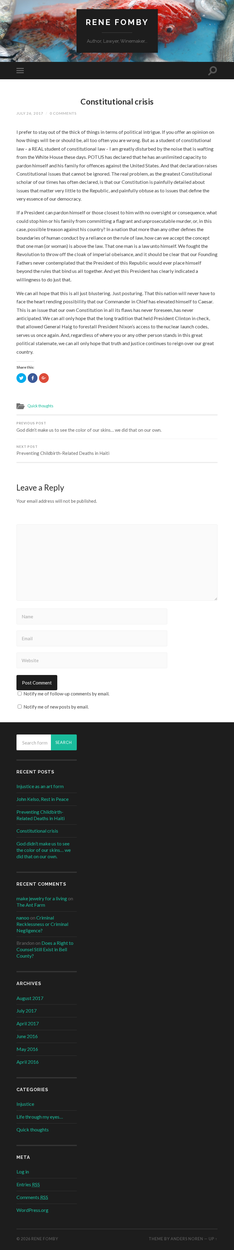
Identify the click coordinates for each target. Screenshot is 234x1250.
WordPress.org (32, 1210)
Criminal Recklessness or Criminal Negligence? (42, 924)
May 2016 (27, 1049)
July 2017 (26, 1010)
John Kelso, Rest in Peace (42, 799)
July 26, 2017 (29, 113)
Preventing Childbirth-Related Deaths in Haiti (62, 450)
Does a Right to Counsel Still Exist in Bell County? (44, 949)
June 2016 (27, 1036)
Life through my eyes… (39, 1117)
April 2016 (27, 1062)
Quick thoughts (40, 405)
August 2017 (29, 998)
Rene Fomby (117, 22)
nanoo (22, 917)
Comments (32, 1197)
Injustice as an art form (40, 786)
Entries (28, 1184)
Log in (22, 1171)
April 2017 (27, 1023)
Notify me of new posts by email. (56, 706)
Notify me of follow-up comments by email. (66, 693)
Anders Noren (187, 1238)
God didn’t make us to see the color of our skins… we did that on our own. (88, 427)
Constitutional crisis (117, 101)
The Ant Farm (30, 905)
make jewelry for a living (41, 898)
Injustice (25, 1104)
